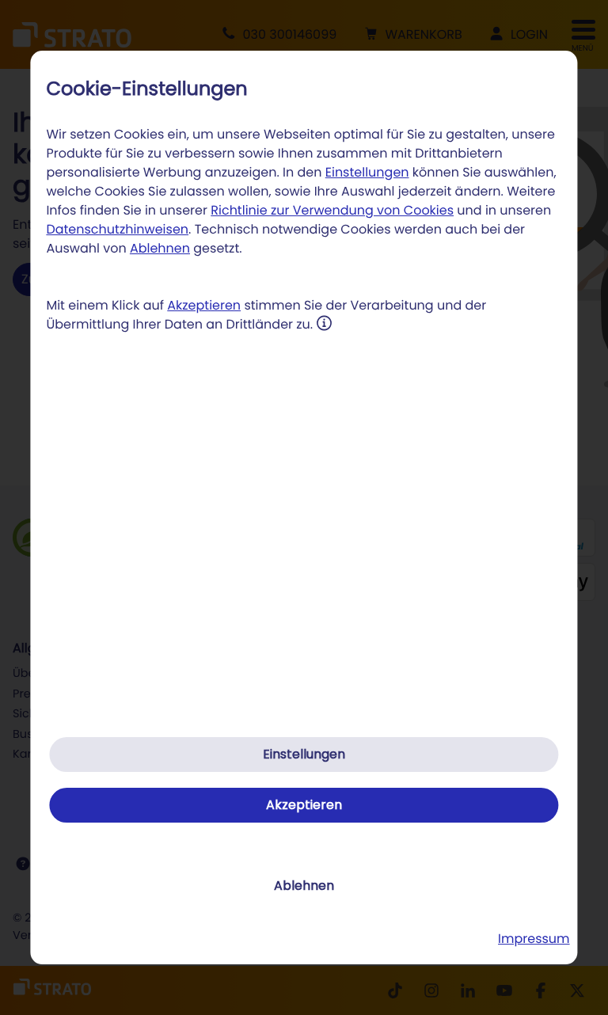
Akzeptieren (204, 305)
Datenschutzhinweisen (117, 229)
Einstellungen (367, 172)
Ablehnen (160, 248)
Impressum (534, 938)
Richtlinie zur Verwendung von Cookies (332, 210)
